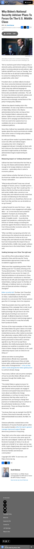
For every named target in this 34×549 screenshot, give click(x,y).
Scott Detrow (10, 25)
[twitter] (5, 505)
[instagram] (5, 511)
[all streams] (32, 547)
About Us (5, 517)
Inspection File (7, 521)
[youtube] (5, 508)
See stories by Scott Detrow (19, 480)
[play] (2, 547)
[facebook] (5, 502)
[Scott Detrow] (5, 472)
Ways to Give (6, 531)
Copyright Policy (7, 514)
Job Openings (6, 528)
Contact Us (6, 524)
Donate (28, 2)
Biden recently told (8, 292)
